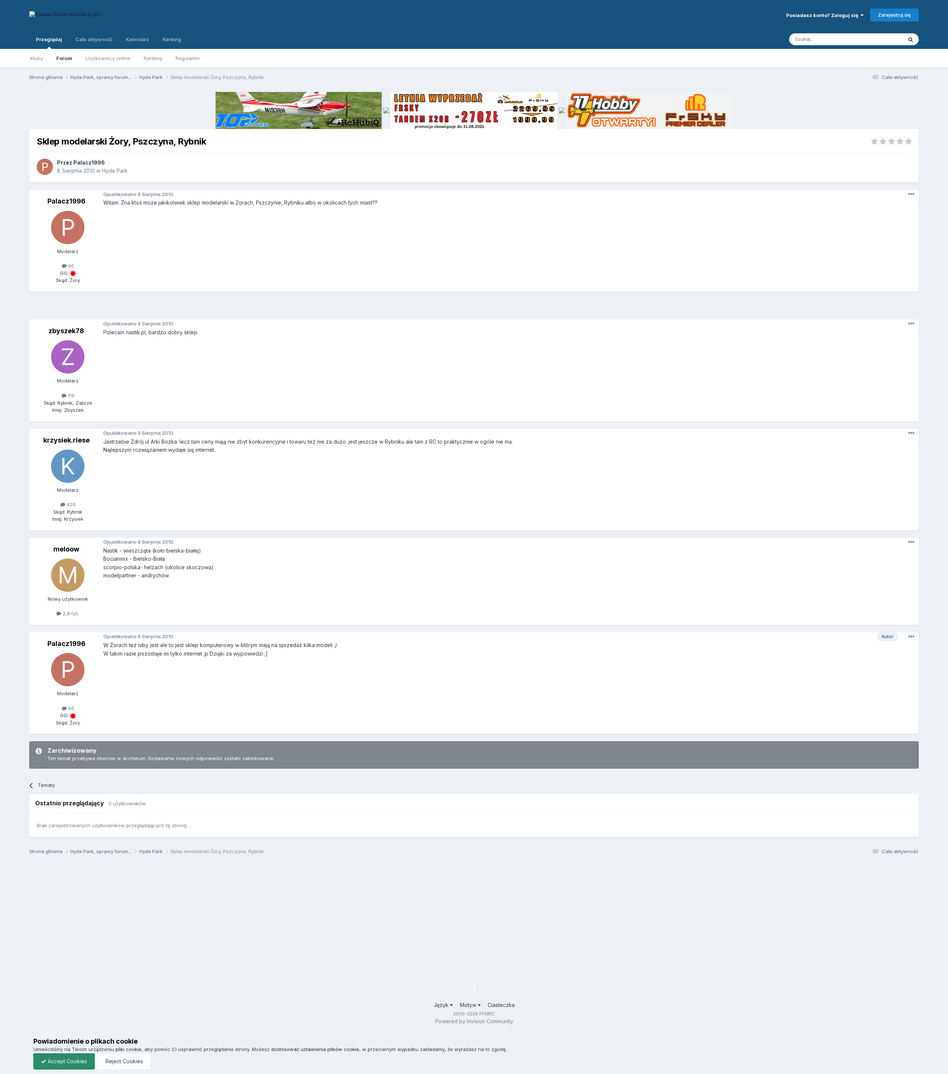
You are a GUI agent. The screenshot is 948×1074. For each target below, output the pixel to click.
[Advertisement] (474, 308)
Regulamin (188, 58)
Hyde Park (115, 171)
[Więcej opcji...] (911, 194)
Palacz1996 (89, 162)
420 (70, 504)
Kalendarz (137, 39)
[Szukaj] (910, 39)
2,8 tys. (70, 613)
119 (70, 395)
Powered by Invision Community (474, 1021)
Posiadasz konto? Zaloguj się (823, 15)
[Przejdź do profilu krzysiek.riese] (67, 466)
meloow (66, 549)
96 (70, 266)
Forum (64, 58)
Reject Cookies (123, 1061)
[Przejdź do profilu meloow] (67, 575)
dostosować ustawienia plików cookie (315, 1049)
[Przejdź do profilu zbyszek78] (67, 357)
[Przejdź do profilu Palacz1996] (45, 167)
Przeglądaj (49, 39)
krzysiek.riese (66, 440)
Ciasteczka (501, 1005)
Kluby (36, 58)
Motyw (469, 1005)
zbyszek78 (66, 331)
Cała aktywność (94, 39)
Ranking (153, 58)
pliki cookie (128, 1049)
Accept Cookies (66, 1061)
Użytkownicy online (108, 58)
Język (442, 1005)
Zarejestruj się (894, 15)
